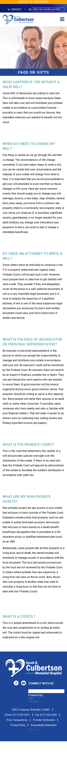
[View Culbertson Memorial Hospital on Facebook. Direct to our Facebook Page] (16, 683)
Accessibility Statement (44, 725)
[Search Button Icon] (30, 9)
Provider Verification (44, 720)
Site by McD (33, 730)
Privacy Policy (17, 725)
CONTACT (16, 9)
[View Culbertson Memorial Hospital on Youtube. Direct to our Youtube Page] (23, 683)
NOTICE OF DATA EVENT (33, 1)
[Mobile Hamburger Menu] (62, 19)
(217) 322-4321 (21, 714)
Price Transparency (17, 720)
